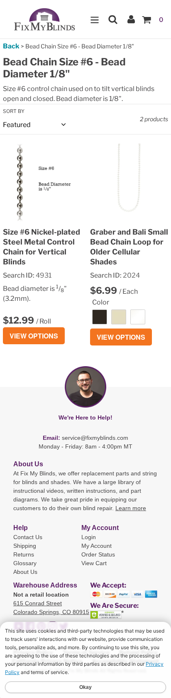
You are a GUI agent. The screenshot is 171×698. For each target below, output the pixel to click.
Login (88, 537)
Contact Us (27, 537)
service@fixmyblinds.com (95, 437)
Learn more (130, 508)
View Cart (94, 563)
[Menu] (95, 19)
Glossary (25, 563)
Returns (23, 554)
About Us (25, 571)
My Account (96, 545)
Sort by (13, 111)
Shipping (24, 545)
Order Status (98, 554)
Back (11, 46)
